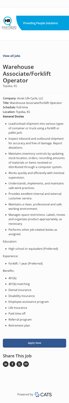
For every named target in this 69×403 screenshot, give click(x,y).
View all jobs (11, 56)
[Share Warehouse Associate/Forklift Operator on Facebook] (12, 364)
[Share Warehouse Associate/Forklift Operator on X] (19, 364)
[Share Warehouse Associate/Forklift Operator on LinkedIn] (5, 364)
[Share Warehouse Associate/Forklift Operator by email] (26, 364)
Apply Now (34, 343)
